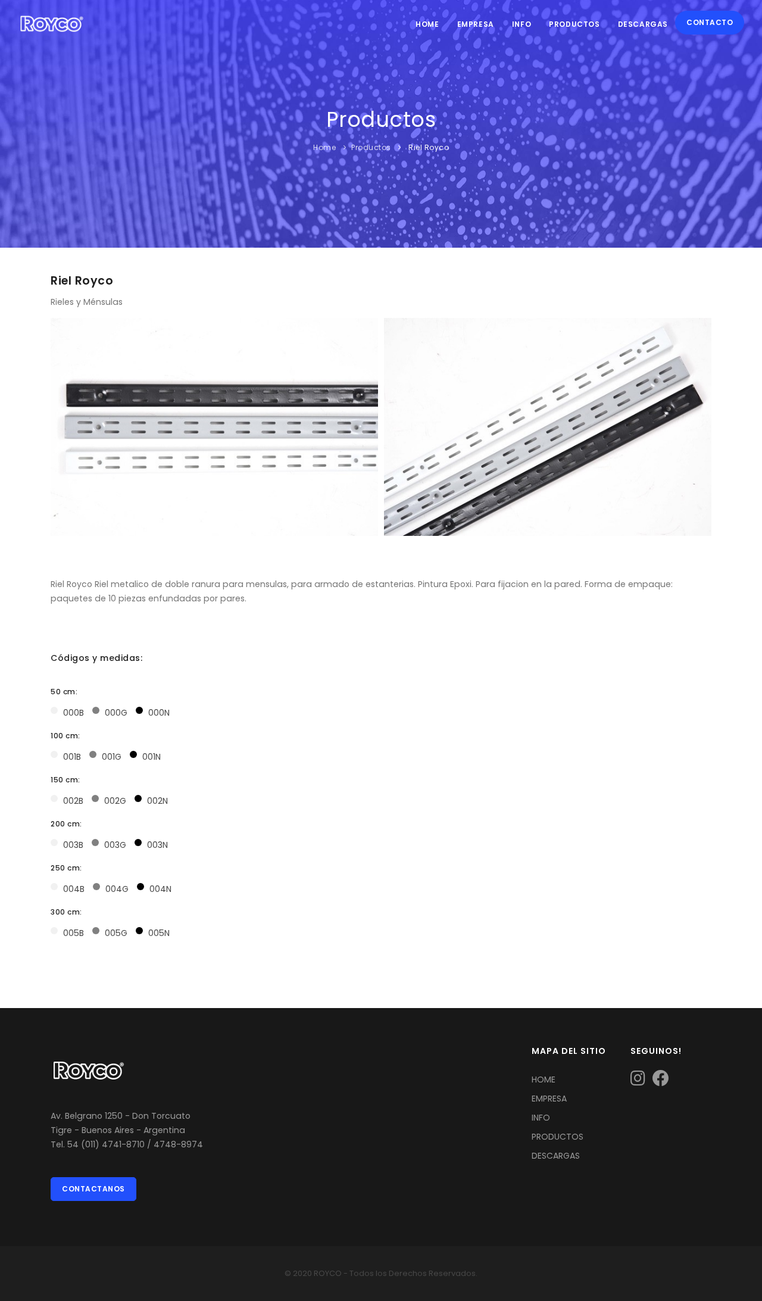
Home (427, 24)
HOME (543, 1079)
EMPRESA (549, 1099)
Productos (574, 24)
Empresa (475, 24)
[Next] (699, 425)
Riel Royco (428, 147)
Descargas (643, 24)
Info (521, 24)
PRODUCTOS (557, 1137)
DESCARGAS (556, 1156)
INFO (541, 1118)
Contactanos (93, 1189)
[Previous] (62, 425)
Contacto (709, 22)
